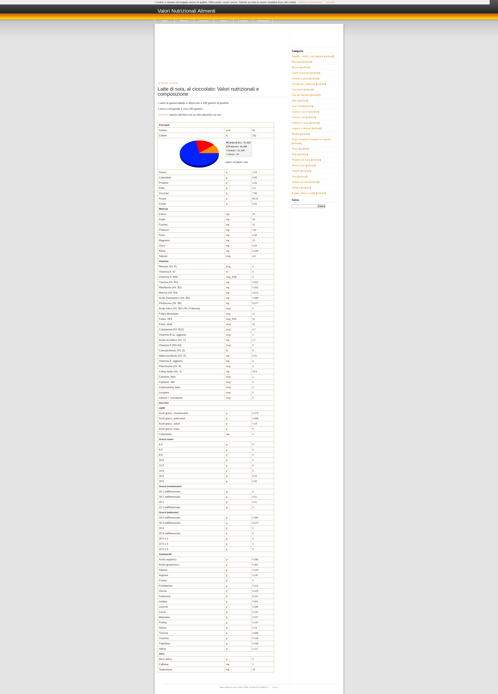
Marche (184, 21)
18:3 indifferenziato (169, 522)
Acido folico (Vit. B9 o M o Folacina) (179, 308)
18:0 (161, 481)
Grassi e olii (298, 117)
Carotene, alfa (167, 382)
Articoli (223, 21)
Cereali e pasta (300, 78)
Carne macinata (300, 72)
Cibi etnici (297, 89)
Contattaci (243, 21)
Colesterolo (165, 434)
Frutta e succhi (300, 111)
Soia (175, 82)
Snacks (296, 170)
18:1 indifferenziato (169, 496)
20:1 (161, 502)
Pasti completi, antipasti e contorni (311, 139)
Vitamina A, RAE (168, 276)
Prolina (163, 622)
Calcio (162, 214)
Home (164, 21)
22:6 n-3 (163, 549)
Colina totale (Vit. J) (170, 371)
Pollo (294, 154)
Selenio (163, 256)
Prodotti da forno (301, 159)
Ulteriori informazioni (310, 2)
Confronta (163, 114)
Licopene (164, 392)
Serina (162, 627)
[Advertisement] (222, 54)
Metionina (164, 617)
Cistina (163, 580)
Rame (162, 250)
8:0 (160, 455)
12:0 (161, 465)
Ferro (162, 235)
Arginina (163, 575)
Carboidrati (165, 177)
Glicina (163, 591)
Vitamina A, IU (167, 271)
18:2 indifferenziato (169, 517)
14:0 (161, 470)
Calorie (163, 130)
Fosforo (163, 224)
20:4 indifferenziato (169, 533)
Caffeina (163, 664)
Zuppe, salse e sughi (303, 193)
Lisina (162, 612)
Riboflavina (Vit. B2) (170, 287)
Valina (162, 648)
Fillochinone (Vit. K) (170, 366)
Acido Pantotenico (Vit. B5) (174, 298)
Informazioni (262, 21)
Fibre (162, 188)
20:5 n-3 (163, 538)
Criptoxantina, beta (169, 387)
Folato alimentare (168, 313)
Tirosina (163, 633)
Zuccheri (164, 193)
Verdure (296, 187)
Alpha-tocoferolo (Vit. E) (172, 355)
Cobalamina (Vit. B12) (171, 329)
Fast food (297, 106)
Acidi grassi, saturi (169, 423)
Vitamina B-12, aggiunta (172, 334)
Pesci (295, 148)
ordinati (329, 56)
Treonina (164, 638)
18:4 (161, 528)
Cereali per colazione (303, 83)
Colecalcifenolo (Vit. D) (172, 350)
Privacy (275, 687)
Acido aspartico (167, 559)
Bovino (296, 67)
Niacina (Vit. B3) (168, 292)
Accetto (330, 2)
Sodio (162, 219)
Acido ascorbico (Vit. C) (172, 340)
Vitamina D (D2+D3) (170, 345)
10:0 (161, 460)
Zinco (162, 245)
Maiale (295, 133)
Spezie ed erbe (300, 182)
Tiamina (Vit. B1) (168, 282)
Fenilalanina (165, 585)
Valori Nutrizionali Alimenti (186, 11)
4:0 (160, 444)
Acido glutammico (169, 564)
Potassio (164, 229)
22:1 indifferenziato (169, 507)
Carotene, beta (167, 376)
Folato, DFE (166, 319)
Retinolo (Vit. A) (168, 266)
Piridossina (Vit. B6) (170, 303)
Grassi (162, 172)
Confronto (204, 21)
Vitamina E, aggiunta (170, 361)
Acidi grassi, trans (169, 428)
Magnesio (164, 240)
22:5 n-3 (163, 543)
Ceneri (162, 203)
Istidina (163, 601)
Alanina (163, 570)
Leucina (163, 606)
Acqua (162, 198)
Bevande (297, 61)
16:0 (161, 476)
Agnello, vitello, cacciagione (307, 56)
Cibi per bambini (301, 95)
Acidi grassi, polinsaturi (172, 418)
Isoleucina (164, 596)
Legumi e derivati (301, 128)
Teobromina (165, 669)
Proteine (163, 182)
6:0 (160, 449)
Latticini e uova (300, 122)
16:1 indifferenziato (169, 491)
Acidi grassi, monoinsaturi (173, 413)
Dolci (294, 100)
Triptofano (164, 643)
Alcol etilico (165, 659)
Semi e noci (298, 165)
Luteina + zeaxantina (170, 397)
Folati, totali (165, 324)
